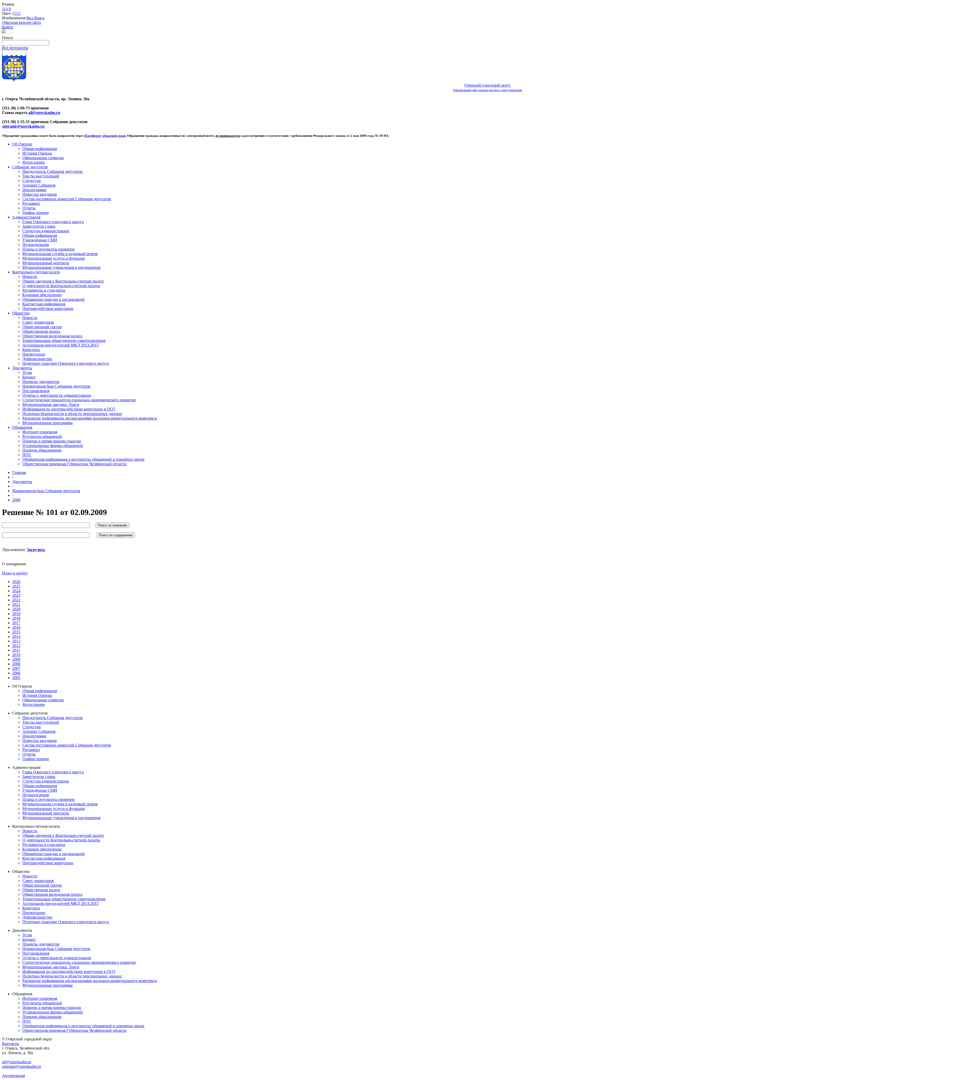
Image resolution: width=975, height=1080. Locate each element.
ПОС (26, 455)
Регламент (31, 203)
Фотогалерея (33, 162)
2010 (16, 655)
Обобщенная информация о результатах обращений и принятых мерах (83, 459)
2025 (16, 586)
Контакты (10, 1043)
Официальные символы (43, 158)
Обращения (22, 427)
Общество (21, 313)
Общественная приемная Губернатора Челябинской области (74, 464)
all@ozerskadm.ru (44, 112)
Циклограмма (34, 190)
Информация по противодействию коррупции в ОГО (68, 409)
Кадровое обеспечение (42, 295)
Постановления (35, 391)
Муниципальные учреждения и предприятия (61, 267)
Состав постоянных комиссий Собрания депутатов (66, 199)
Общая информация (39, 148)
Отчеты (29, 208)
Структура (31, 180)
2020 (16, 609)
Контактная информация (43, 304)
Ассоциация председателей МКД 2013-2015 (60, 345)
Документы (22, 368)
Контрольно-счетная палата (36, 272)
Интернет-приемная (39, 432)
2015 (16, 632)
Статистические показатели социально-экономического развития (79, 400)
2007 (16, 668)
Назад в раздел (14, 573)
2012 (16, 645)
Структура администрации (45, 231)
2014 (16, 636)
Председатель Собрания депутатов (52, 171)
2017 (16, 623)
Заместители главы (38, 226)
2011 (16, 650)
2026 (16, 581)
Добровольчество (37, 359)
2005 (16, 677)
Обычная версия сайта (21, 22)
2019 (16, 613)
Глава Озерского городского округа (53, 222)
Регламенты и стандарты (43, 290)
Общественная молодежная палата (52, 336)
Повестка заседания (39, 194)
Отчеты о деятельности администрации (56, 395)
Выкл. (39, 18)
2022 (16, 600)
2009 (16, 500)
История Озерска (37, 153)
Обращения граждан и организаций (53, 299)
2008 (16, 664)
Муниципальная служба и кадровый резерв (60, 254)
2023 (16, 595)
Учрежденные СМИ (39, 240)
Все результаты (15, 47)
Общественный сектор (42, 327)
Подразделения (35, 244)
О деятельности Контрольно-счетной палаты (61, 286)
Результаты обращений (42, 436)
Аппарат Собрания (38, 185)
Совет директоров (38, 322)
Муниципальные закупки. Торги (50, 404)
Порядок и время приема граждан (51, 441)
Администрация (26, 217)
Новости (29, 276)
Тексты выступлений (40, 176)
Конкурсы (31, 349)
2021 (16, 604)
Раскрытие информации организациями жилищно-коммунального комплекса (89, 418)
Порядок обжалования (41, 450)
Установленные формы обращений (52, 445)
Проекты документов (40, 381)
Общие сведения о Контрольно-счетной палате (63, 281)
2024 (16, 591)
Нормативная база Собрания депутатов (56, 386)
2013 (16, 641)
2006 (16, 673)
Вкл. (30, 18)
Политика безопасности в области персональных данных (72, 413)
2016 (16, 627)
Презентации (33, 354)
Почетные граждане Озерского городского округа (65, 363)
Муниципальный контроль (45, 263)
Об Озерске (22, 144)
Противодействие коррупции (47, 308)
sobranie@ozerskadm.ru (23, 126)
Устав (27, 372)
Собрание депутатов (30, 167)
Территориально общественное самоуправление (64, 340)
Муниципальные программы (47, 423)
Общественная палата (41, 331)
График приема (35, 212)
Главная (19, 472)
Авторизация (13, 1075)
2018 (16, 618)
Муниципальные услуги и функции (53, 258)
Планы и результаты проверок (48, 249)
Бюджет (29, 377)
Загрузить (36, 549)
